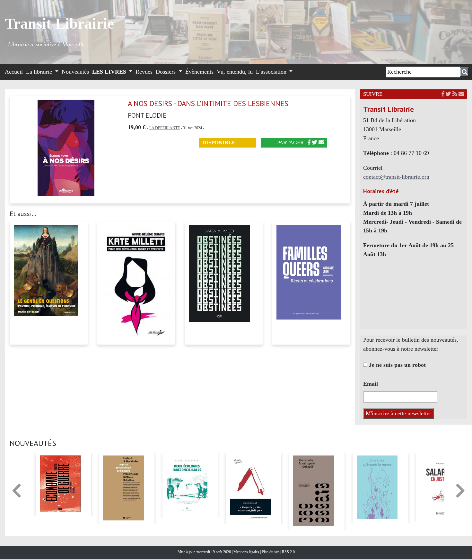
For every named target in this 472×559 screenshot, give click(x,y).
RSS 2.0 (288, 552)
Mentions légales (246, 552)
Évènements (199, 71)
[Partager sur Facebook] (309, 143)
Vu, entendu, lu (235, 71)
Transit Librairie (59, 23)
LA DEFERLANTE (164, 128)
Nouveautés (75, 71)
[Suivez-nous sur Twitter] (448, 94)
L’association (272, 71)
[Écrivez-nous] (321, 143)
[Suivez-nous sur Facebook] (442, 94)
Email (370, 384)
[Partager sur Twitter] (314, 143)
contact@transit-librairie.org (396, 177)
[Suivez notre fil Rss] (454, 94)
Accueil (14, 71)
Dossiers (166, 71)
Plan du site (271, 552)
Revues (144, 71)
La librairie (40, 71)
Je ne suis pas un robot (396, 365)
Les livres (110, 71)
